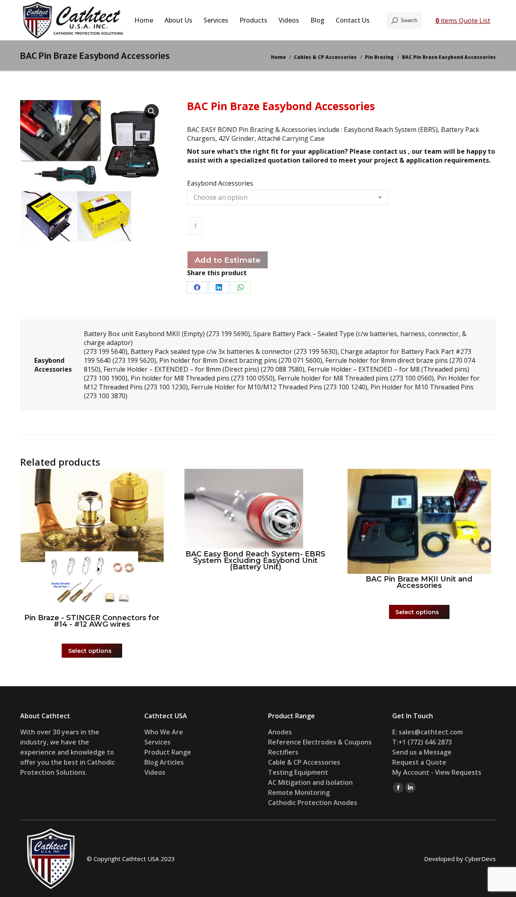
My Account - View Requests (436, 772)
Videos (154, 772)
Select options (90, 650)
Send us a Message (422, 752)
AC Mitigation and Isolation (310, 782)
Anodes (280, 732)
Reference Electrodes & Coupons (320, 742)
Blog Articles (164, 762)
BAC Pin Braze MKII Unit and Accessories (419, 582)
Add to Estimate (227, 260)
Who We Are (163, 732)
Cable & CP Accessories (304, 762)
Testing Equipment (298, 772)
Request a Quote (419, 762)
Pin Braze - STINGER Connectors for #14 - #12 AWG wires (91, 621)
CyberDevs (480, 859)
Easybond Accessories (220, 183)
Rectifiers (283, 752)
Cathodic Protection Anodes (312, 802)
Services (157, 742)
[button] (151, 111)
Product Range (167, 752)
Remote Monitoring (299, 792)
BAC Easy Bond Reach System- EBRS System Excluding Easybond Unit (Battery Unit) (255, 560)
